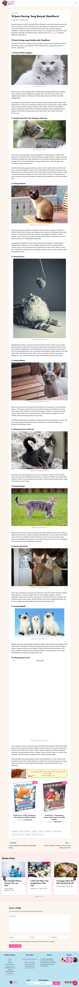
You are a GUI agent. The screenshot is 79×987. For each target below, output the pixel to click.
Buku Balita (10, 973)
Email (33, 937)
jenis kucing (53, 33)
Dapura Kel (15, 20)
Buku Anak (8, 971)
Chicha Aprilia (9, 888)
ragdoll (28, 834)
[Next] (74, 878)
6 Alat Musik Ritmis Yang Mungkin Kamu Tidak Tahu (39, 883)
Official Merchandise (10, 975)
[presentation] (13, 869)
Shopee (24, 823)
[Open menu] (75, 3)
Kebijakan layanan (9, 964)
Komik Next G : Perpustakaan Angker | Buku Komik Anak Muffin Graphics (54, 817)
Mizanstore (24, 826)
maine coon (15, 834)
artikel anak (47, 831)
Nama (28, 980)
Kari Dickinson (38, 470)
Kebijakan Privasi (10, 966)
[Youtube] (71, 982)
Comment (13, 916)
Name (12, 937)
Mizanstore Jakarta (29, 964)
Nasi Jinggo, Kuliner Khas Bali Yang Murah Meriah (65, 882)
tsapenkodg (38, 587)
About (9, 961)
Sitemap (10, 962)
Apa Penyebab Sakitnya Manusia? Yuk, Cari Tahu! (12, 883)
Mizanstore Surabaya (29, 962)
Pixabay (48, 224)
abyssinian (15, 831)
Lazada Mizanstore (29, 968)
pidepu (38, 339)
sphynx (41, 834)
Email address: (44, 980)
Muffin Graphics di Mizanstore (29, 959)
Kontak (10, 959)
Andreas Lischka (38, 224)
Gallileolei (10, 969)
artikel (40, 831)
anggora (34, 831)
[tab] (36, 896)
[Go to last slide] (4, 878)
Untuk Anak (14, 13)
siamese (34, 834)
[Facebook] (68, 982)
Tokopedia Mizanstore (29, 966)
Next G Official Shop (30, 961)
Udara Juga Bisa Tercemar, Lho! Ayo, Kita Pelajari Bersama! (57, 845)
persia (22, 834)
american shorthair (25, 831)
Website (54, 937)
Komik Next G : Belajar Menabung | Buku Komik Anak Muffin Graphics (25, 816)
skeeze (38, 527)
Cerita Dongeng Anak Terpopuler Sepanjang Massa (22, 845)
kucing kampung (57, 831)
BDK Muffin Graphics (10, 968)
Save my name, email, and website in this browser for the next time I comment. (33, 941)
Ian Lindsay (38, 740)
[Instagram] (66, 982)
